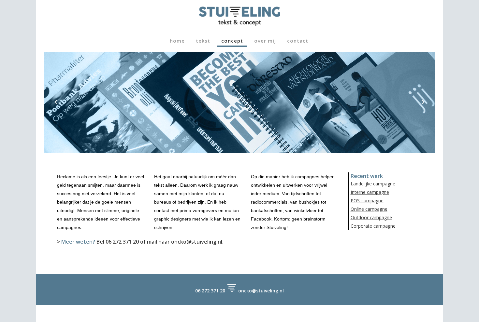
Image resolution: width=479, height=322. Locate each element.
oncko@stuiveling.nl (196, 241)
